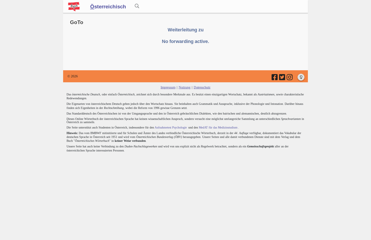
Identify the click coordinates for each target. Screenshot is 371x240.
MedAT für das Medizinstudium (218, 127)
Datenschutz (202, 87)
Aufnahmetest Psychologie (171, 127)
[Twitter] (282, 78)
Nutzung (184, 87)
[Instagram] (290, 78)
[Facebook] (275, 78)
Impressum (168, 87)
